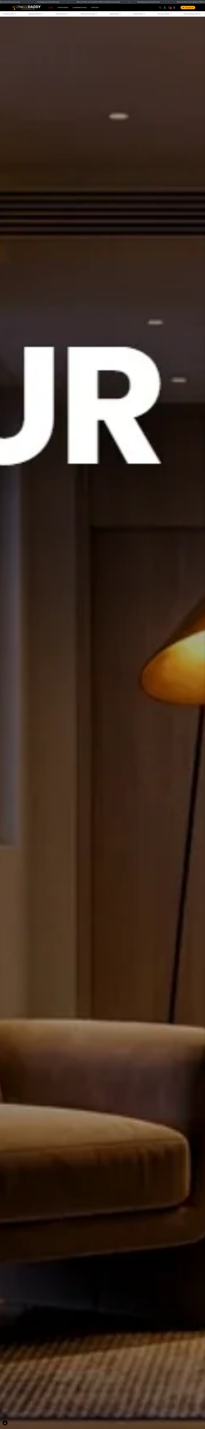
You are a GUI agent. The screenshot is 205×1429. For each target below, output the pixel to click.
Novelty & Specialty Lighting (192, 14)
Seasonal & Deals (138, 14)
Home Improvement (61, 14)
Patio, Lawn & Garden (163, 14)
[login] (165, 7)
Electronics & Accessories (88, 14)
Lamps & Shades (114, 14)
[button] (160, 7)
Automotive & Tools (8, 14)
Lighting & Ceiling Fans (34, 14)
